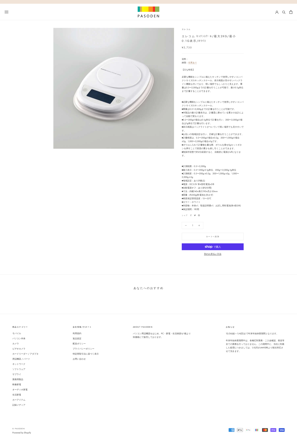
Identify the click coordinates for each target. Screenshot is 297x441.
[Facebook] (191, 215)
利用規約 (77, 333)
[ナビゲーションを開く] (6, 12)
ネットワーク (18, 364)
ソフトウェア (18, 369)
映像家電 (16, 384)
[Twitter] (195, 215)
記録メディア (18, 404)
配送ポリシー (79, 343)
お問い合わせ (79, 358)
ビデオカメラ (18, 348)
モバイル (16, 333)
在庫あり (192, 62)
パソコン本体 (18, 338)
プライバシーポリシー (83, 348)
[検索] (284, 12)
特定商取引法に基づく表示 (86, 353)
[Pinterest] (199, 215)
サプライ (16, 374)
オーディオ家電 (20, 389)
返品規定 (77, 338)
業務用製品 (17, 379)
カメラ (15, 343)
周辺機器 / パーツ (21, 358)
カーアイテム (18, 399)
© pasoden (18, 428)
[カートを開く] (290, 12)
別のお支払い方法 (212, 253)
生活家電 (16, 394)
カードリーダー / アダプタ (25, 353)
